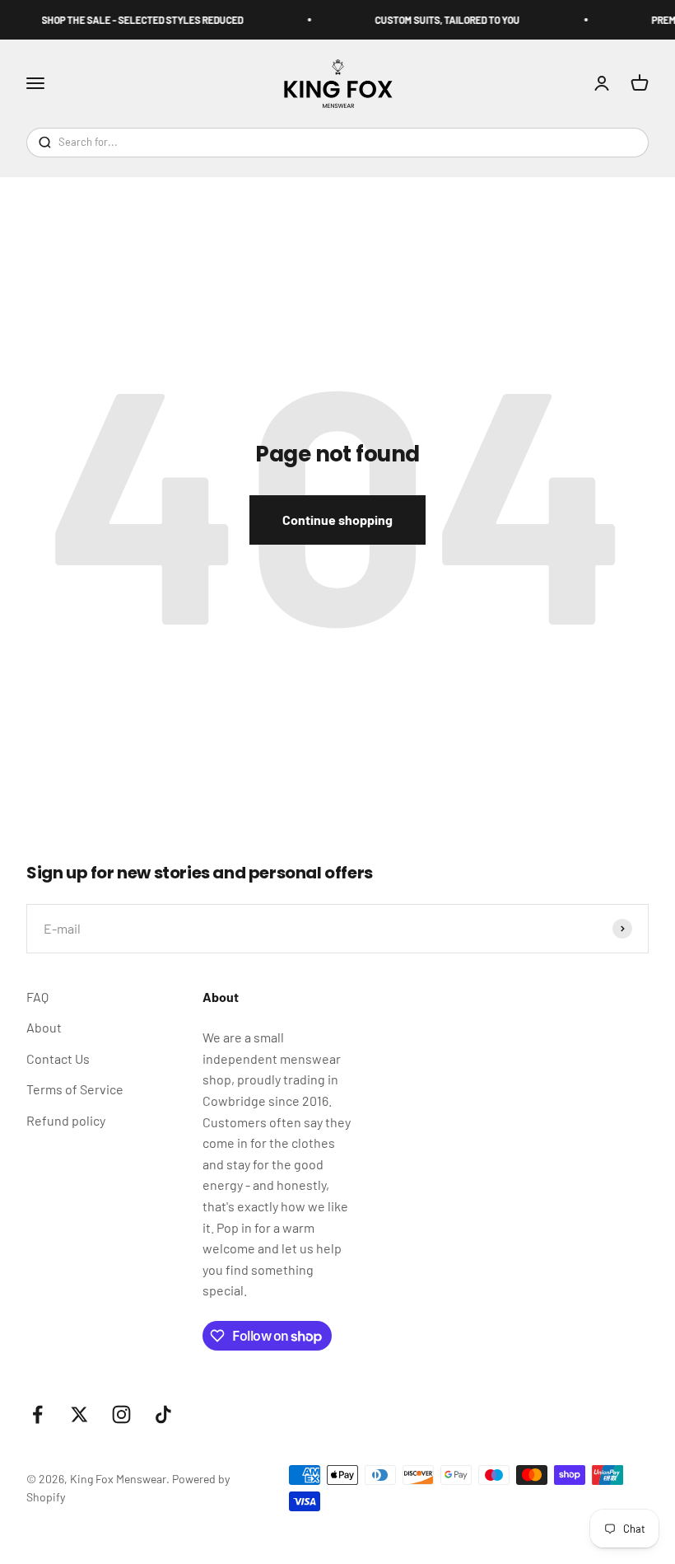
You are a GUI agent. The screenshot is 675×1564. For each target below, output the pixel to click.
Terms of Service (74, 1089)
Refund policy (65, 1120)
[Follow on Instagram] (121, 1414)
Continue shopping (337, 519)
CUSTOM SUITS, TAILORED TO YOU (440, 20)
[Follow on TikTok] (163, 1414)
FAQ (37, 996)
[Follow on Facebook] (37, 1414)
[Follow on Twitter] (79, 1414)
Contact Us (58, 1058)
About (44, 1027)
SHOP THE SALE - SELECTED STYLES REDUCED (135, 20)
